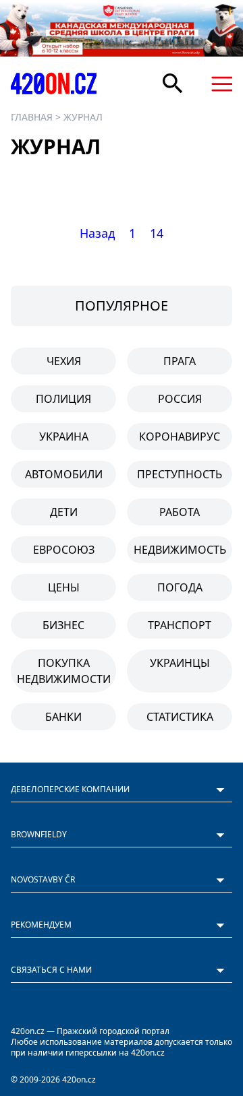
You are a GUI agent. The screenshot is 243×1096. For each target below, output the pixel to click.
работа (179, 512)
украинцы (180, 662)
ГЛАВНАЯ (32, 116)
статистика (179, 716)
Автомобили (64, 474)
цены (64, 587)
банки (63, 716)
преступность (179, 474)
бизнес (63, 625)
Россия (180, 398)
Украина (63, 436)
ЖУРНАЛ (83, 116)
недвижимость (180, 549)
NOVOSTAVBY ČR (43, 879)
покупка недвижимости (64, 670)
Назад (97, 233)
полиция (63, 398)
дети (64, 512)
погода (179, 587)
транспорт (179, 625)
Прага (179, 361)
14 (156, 233)
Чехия (64, 361)
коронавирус (179, 436)
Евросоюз (63, 549)
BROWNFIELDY (39, 834)
